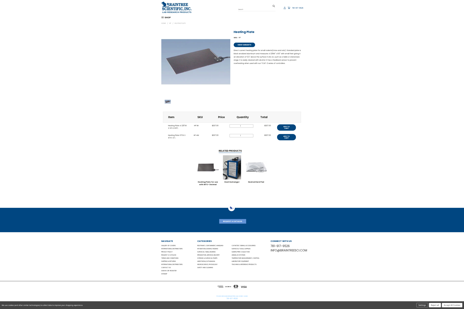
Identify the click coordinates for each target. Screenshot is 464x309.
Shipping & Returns (168, 261)
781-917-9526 (297, 8)
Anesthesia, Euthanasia (206, 261)
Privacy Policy (167, 252)
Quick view (208, 167)
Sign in (164, 271)
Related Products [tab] (230, 151)
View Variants (244, 45)
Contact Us (166, 267)
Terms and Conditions (169, 258)
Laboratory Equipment (240, 261)
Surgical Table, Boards (206, 252)
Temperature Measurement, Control (245, 258)
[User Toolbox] (284, 8)
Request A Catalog (232, 221)
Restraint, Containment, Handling (210, 246)
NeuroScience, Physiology (207, 264)
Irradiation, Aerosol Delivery (208, 255)
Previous (458, 301)
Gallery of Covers (168, 246)
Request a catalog (168, 255)
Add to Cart (286, 127)
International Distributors (172, 249)
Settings (422, 305)
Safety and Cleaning (205, 267)
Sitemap (164, 274)
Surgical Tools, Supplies (241, 249)
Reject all (435, 305)
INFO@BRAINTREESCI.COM (289, 250)
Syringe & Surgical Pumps (207, 258)
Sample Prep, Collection (241, 252)
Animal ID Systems (238, 255)
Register (173, 271)
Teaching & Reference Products (244, 264)
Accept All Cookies (452, 305)
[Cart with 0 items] (289, 8)
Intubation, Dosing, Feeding (207, 249)
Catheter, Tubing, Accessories (244, 246)
